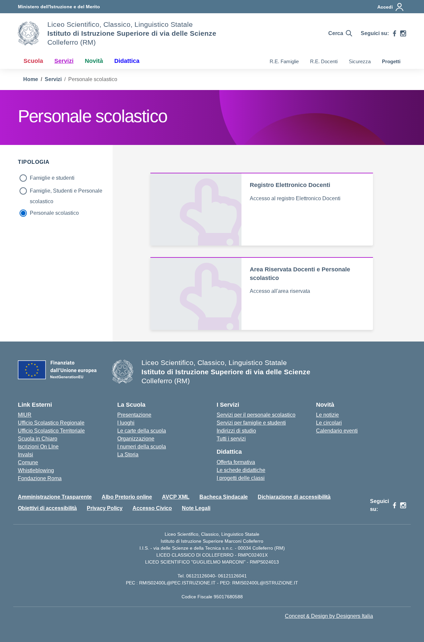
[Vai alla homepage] (28, 33)
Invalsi (25, 454)
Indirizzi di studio (236, 431)
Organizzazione (135, 438)
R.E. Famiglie (284, 61)
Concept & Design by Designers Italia (329, 616)
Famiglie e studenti (52, 178)
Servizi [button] (64, 61)
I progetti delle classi (241, 478)
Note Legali (196, 508)
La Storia (127, 454)
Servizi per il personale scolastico (256, 415)
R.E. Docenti (324, 61)
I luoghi (125, 423)
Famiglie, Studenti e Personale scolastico (66, 192)
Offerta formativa (236, 462)
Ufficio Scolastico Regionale (51, 423)
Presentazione (134, 415)
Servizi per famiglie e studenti (251, 423)
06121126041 (232, 575)
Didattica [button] (126, 61)
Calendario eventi (337, 431)
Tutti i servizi (231, 438)
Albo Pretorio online (127, 497)
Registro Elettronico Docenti (290, 185)
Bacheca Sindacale (223, 497)
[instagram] (403, 33)
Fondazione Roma (40, 478)
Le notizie (327, 415)
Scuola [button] (33, 61)
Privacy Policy (105, 508)
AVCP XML (175, 497)
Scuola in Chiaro (37, 438)
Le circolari (329, 423)
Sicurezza (360, 61)
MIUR (24, 415)
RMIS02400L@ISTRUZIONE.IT (265, 582)
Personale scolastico (54, 213)
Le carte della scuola (141, 431)
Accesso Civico (152, 508)
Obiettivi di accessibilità (47, 508)
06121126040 (200, 575)
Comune (28, 462)
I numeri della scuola (141, 446)
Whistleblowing (36, 470)
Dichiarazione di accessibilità (294, 497)
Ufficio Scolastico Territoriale (51, 431)
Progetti (391, 61)
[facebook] (395, 33)
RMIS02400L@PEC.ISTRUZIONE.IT (177, 582)
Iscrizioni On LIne (38, 446)
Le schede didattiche (241, 470)
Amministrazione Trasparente (55, 497)
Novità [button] (94, 61)
